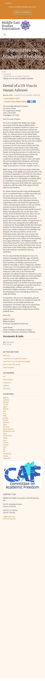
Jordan (5, 418)
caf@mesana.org (9, 517)
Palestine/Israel (9, 431)
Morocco (6, 427)
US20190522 (9, 342)
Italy (4, 416)
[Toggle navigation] (5, 35)
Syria (5, 440)
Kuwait (5, 420)
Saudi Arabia (7, 436)
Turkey (5, 445)
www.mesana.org (9, 519)
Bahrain (6, 402)
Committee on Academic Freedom (16, 76)
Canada (5, 404)
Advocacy (7, 74)
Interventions (8, 380)
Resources (7, 389)
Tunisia (5, 443)
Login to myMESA (23, 12)
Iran (4, 411)
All (4, 377)
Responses (7, 383)
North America (8, 429)
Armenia (6, 400)
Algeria (5, 398)
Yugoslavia (7, 458)
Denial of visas (10, 102)
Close (7, 3)
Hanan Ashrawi (21, 102)
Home (4, 72)
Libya (5, 425)
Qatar (5, 434)
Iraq (4, 413)
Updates (6, 386)
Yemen (5, 456)
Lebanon (6, 422)
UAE (4, 447)
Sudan (5, 438)
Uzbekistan (7, 454)
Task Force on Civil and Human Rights (16, 362)
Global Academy (8, 368)
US (4, 452)
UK (4, 449)
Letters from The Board (11, 365)
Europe (5, 409)
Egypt (5, 407)
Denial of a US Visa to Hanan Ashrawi (18, 78)
